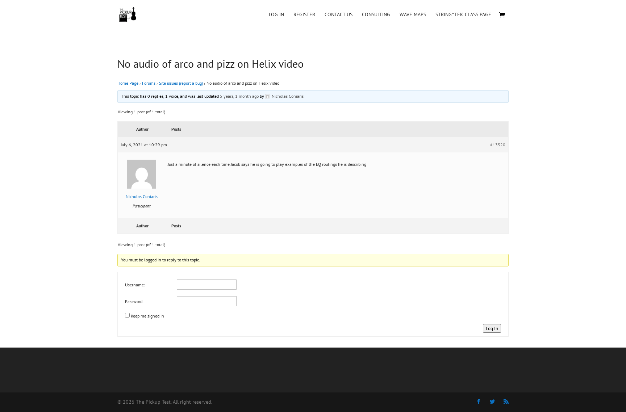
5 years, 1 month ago (239, 96)
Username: (135, 284)
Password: (134, 301)
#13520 (497, 144)
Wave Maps (413, 15)
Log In (276, 15)
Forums (148, 83)
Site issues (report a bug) (181, 83)
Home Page (127, 83)
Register (304, 15)
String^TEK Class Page (463, 15)
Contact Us (338, 15)
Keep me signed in (147, 316)
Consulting (376, 15)
